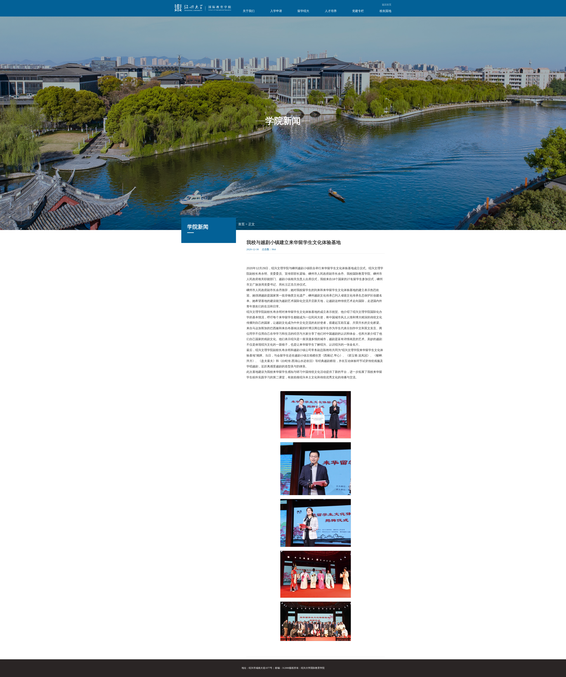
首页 (241, 224)
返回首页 (386, 4)
